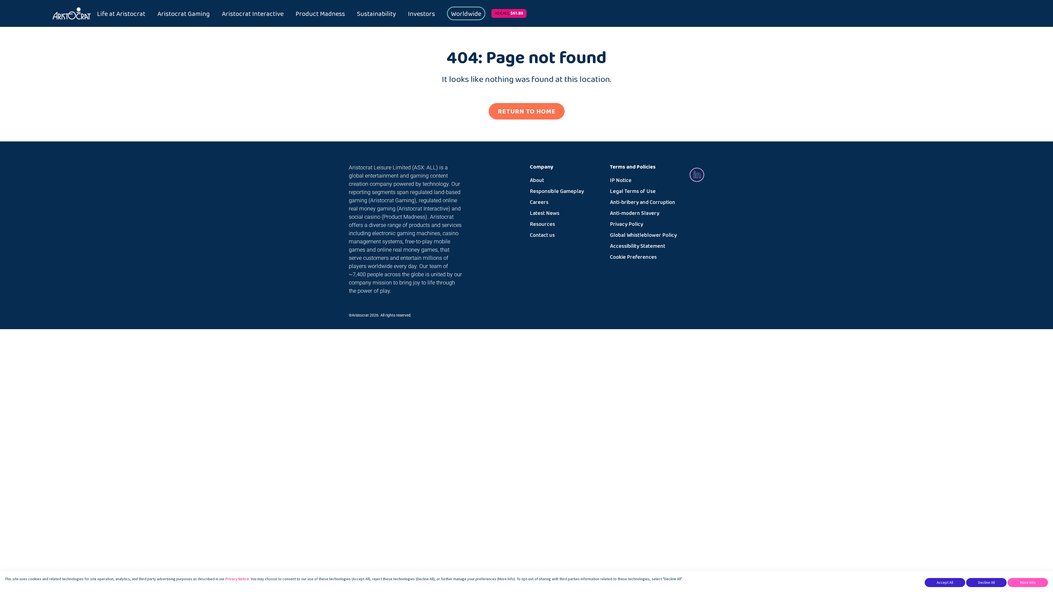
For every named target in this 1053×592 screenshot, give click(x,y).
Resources (542, 224)
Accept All (945, 582)
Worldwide (466, 14)
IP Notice (621, 180)
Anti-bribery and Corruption (642, 202)
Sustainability (376, 14)
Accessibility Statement (637, 246)
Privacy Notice (237, 578)
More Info (1028, 582)
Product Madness (320, 14)
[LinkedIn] (697, 174)
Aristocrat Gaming (183, 14)
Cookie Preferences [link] (633, 257)
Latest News (544, 213)
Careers (539, 202)
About (537, 180)
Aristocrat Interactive (253, 14)
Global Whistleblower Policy (643, 235)
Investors (421, 14)
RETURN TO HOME (527, 111)
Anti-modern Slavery (634, 213)
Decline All (986, 582)
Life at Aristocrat (121, 14)
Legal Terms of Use (633, 191)
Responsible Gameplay (557, 191)
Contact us (542, 235)
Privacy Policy (626, 224)
